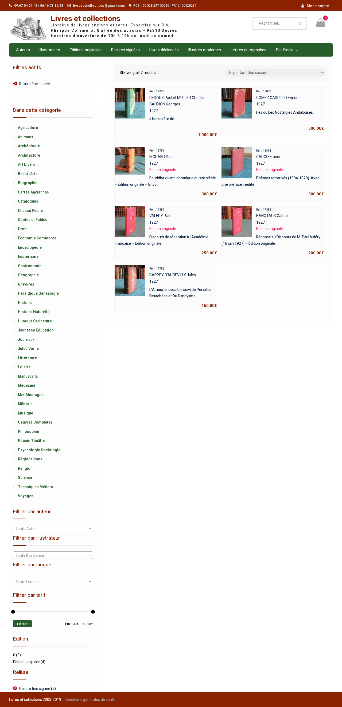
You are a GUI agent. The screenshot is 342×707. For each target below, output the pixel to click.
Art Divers (26, 164)
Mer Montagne (31, 395)
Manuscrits (28, 376)
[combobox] (53, 528)
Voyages (25, 496)
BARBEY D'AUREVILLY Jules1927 (183, 287)
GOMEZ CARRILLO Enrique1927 (290, 110)
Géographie (28, 275)
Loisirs (24, 367)
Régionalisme (30, 459)
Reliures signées (125, 50)
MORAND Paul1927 (166, 172)
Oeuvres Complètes (35, 422)
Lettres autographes (248, 50)
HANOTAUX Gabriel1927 (272, 231)
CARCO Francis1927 (272, 172)
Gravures (26, 284)
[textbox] (52, 528)
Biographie (27, 183)
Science (25, 477)
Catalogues (28, 201)
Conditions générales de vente (89, 699)
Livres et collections (85, 18)
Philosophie (28, 431)
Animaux (25, 137)
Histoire (25, 303)
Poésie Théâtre (31, 441)
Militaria (25, 404)
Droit (22, 229)
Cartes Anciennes (33, 192)
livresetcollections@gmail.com (99, 5)
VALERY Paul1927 (166, 231)
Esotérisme (28, 256)
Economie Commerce (37, 238)
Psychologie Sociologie (39, 450)
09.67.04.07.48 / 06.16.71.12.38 (38, 5)
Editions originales (85, 50)
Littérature (27, 358)
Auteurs (23, 50)
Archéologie (29, 146)
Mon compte (318, 6)
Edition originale (26, 662)
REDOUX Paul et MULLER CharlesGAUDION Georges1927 (183, 113)
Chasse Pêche (30, 210)
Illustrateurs (49, 50)
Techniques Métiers (35, 487)
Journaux (26, 339)
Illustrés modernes (204, 50)
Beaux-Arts (28, 174)
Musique (25, 413)
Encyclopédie (30, 247)
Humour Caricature (35, 321)
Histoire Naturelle (33, 312)
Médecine (26, 385)
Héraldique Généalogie (38, 293)
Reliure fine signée (34, 84)
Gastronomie (29, 266)
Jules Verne (28, 348)
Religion (25, 468)
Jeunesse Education (36, 330)
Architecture (29, 155)
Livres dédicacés (164, 50)
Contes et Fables (32, 220)
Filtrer (22, 623)
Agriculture (28, 127)
